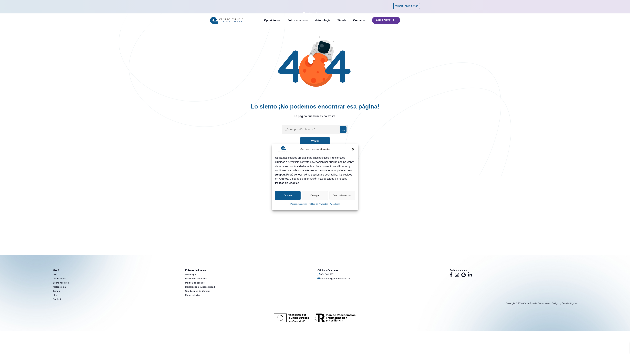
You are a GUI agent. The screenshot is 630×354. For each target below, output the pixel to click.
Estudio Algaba (569, 303)
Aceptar (288, 195)
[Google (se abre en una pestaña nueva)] (463, 274)
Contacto (57, 299)
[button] (353, 149)
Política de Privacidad (318, 204)
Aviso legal (335, 204)
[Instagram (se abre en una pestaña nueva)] (457, 274)
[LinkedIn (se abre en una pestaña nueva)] (470, 274)
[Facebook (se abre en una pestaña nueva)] (451, 274)
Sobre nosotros (61, 282)
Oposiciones (59, 278)
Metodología (59, 286)
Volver (315, 141)
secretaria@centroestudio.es (335, 278)
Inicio (55, 274)
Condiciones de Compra (197, 291)
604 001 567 (327, 274)
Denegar (315, 195)
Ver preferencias (342, 195)
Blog (55, 295)
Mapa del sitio (192, 295)
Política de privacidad (196, 278)
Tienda (56, 291)
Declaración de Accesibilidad (200, 286)
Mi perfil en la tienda (406, 6)
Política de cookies (298, 204)
